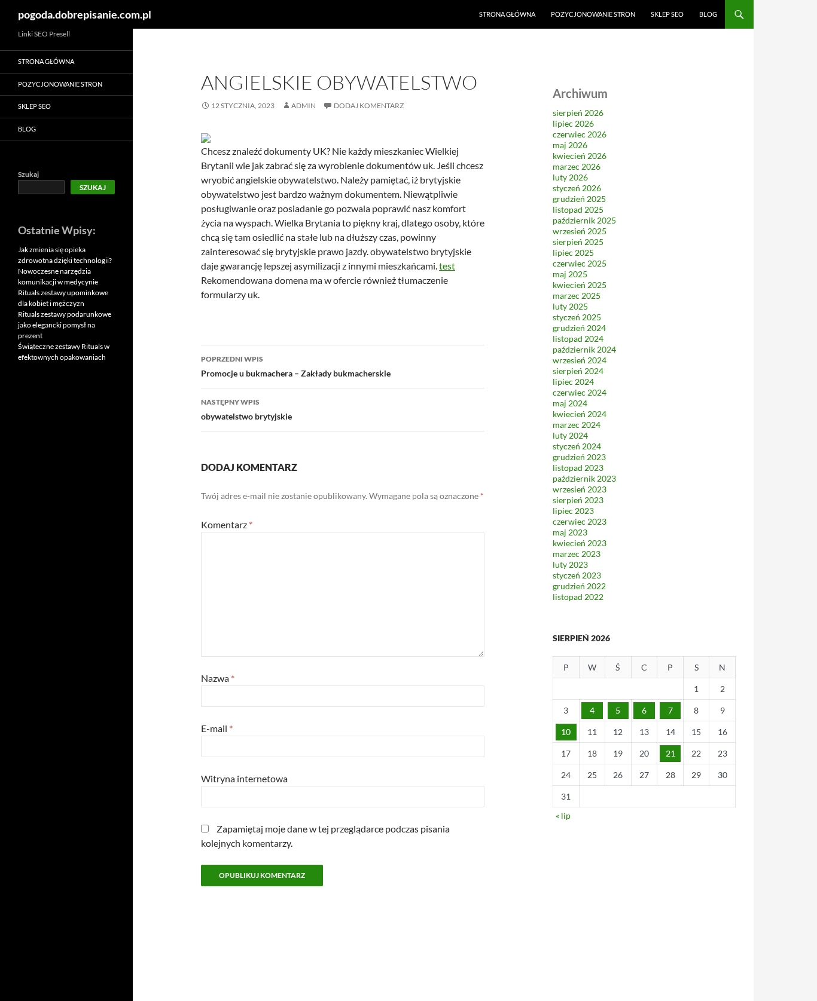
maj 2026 (570, 145)
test (447, 265)
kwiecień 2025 (579, 285)
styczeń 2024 (577, 446)
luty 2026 (570, 177)
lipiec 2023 (573, 511)
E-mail (217, 728)
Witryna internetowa (244, 778)
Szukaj (28, 174)
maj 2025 (570, 274)
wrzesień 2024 (579, 360)
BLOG (708, 14)
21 (670, 753)
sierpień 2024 (578, 371)
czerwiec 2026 (579, 134)
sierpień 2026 (578, 113)
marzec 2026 (576, 166)
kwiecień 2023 (579, 543)
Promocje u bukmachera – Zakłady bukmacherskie (296, 366)
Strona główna (507, 14)
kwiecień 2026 (579, 156)
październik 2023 (584, 478)
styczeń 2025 (577, 317)
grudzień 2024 (579, 328)
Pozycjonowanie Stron (593, 14)
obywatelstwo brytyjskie (246, 409)
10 (566, 732)
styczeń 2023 (577, 575)
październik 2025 (584, 220)
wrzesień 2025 (579, 231)
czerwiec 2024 (579, 392)
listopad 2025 (578, 209)
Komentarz (226, 524)
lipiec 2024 (573, 381)
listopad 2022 (578, 597)
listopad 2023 (578, 468)
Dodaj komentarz (369, 105)
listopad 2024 (578, 338)
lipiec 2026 (573, 123)
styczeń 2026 (577, 188)
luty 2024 (570, 435)
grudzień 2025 (579, 199)
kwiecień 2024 (579, 414)
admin (303, 105)
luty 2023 (570, 564)
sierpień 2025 (578, 242)
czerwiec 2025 (579, 263)
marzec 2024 (576, 425)
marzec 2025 (576, 295)
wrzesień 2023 (579, 489)
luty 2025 (570, 306)
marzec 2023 (576, 554)
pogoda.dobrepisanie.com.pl (84, 14)
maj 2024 (570, 403)
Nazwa (217, 678)
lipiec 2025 (573, 252)
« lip (563, 815)
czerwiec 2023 (579, 521)
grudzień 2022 (579, 586)
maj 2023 (570, 532)
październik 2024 (584, 349)
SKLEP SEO (667, 14)
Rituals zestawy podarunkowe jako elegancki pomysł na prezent (64, 325)
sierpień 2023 (578, 500)
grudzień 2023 (579, 457)
